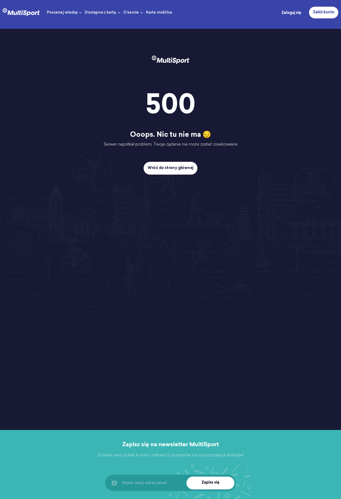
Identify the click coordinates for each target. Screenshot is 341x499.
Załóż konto (323, 12)
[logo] (21, 11)
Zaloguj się (291, 13)
